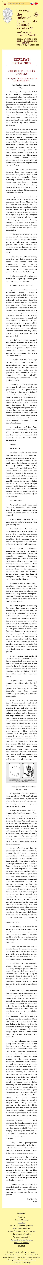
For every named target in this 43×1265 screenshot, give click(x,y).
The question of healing (21, 1234)
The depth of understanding (21, 1240)
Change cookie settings (22, 1262)
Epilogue (21, 1245)
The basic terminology (21, 1237)
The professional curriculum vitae (21, 1231)
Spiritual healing (21, 1220)
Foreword (21, 1217)
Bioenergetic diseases (21, 1228)
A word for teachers (21, 1242)
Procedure (21, 1223)
